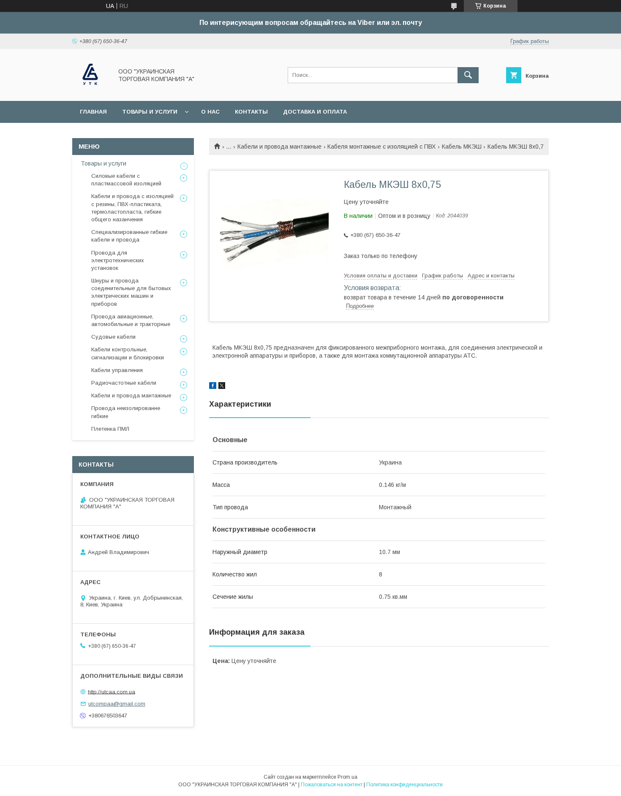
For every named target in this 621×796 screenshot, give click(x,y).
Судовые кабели (113, 337)
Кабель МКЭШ (462, 146)
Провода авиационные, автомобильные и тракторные (130, 320)
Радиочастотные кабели (123, 383)
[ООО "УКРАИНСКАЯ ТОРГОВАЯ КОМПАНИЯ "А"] (90, 90)
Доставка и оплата (315, 112)
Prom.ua (347, 777)
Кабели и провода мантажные (279, 146)
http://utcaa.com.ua (111, 691)
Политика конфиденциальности (404, 785)
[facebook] (212, 386)
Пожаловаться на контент (331, 785)
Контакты (251, 112)
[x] (221, 386)
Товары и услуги (149, 112)
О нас (210, 112)
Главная (93, 112)
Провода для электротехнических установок (117, 260)
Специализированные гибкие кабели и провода (129, 236)
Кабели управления (117, 370)
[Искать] (468, 75)
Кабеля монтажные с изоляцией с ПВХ (381, 146)
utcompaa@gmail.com (116, 704)
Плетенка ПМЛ (110, 429)
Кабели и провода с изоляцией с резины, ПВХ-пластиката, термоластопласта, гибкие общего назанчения (132, 208)
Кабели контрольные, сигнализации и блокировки (127, 353)
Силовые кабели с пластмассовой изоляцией (126, 180)
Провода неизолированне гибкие (125, 412)
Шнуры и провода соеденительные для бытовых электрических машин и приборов (131, 292)
